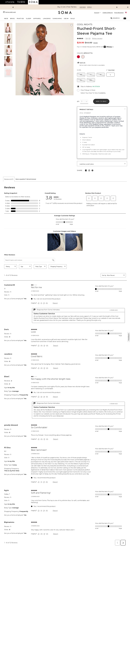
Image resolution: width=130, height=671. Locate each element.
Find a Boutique (119, 12)
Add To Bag (101, 101)
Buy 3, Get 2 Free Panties (57, 7)
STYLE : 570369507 (85, 113)
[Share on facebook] (86, 170)
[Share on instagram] (89, 170)
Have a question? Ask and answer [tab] (26, 179)
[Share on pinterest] (92, 170)
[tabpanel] (65, 364)
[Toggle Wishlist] (71, 25)
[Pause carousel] (128, 7)
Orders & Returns (108, 12)
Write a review (97, 38)
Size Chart (111, 70)
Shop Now (73, 7)
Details (95, 43)
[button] (125, 18)
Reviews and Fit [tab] (8, 179)
